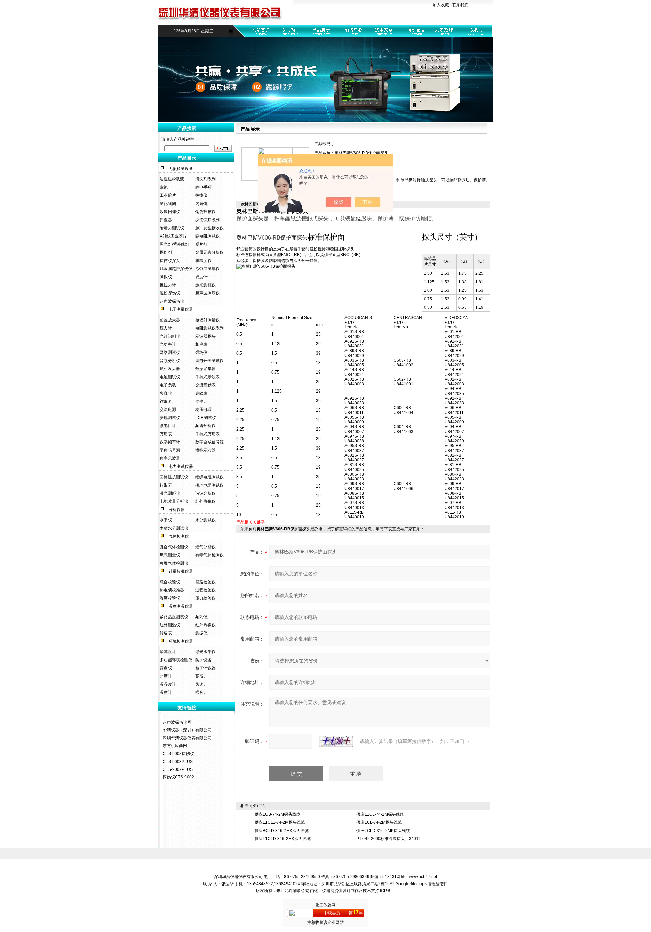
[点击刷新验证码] (336, 741)
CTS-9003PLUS (178, 761)
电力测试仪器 (181, 466)
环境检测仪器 (181, 641)
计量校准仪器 (181, 571)
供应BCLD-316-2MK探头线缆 (282, 830)
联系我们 (460, 5)
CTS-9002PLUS (178, 769)
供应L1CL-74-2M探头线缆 (380, 814)
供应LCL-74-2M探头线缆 (379, 822)
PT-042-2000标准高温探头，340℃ (388, 838)
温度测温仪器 (181, 606)
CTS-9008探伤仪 (178, 753)
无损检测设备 (181, 168)
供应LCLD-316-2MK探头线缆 (383, 830)
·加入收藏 (440, 5)
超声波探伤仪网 (177, 722)
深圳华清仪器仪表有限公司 (187, 738)
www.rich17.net (423, 876)
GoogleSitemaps (411, 883)
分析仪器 (177, 509)
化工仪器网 (324, 890)
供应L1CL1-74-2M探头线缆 (280, 822)
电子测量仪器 (181, 309)
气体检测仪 (179, 536)
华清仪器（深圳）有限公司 (187, 730)
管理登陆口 (438, 883)
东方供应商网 (175, 745)
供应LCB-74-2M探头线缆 (277, 814)
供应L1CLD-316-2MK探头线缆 (283, 838)
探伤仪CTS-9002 (178, 777)
